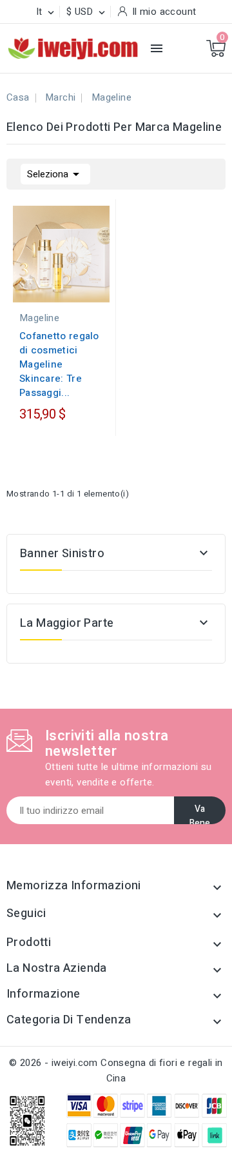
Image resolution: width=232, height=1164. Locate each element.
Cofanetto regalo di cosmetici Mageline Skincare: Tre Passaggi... (59, 364)
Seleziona (55, 174)
